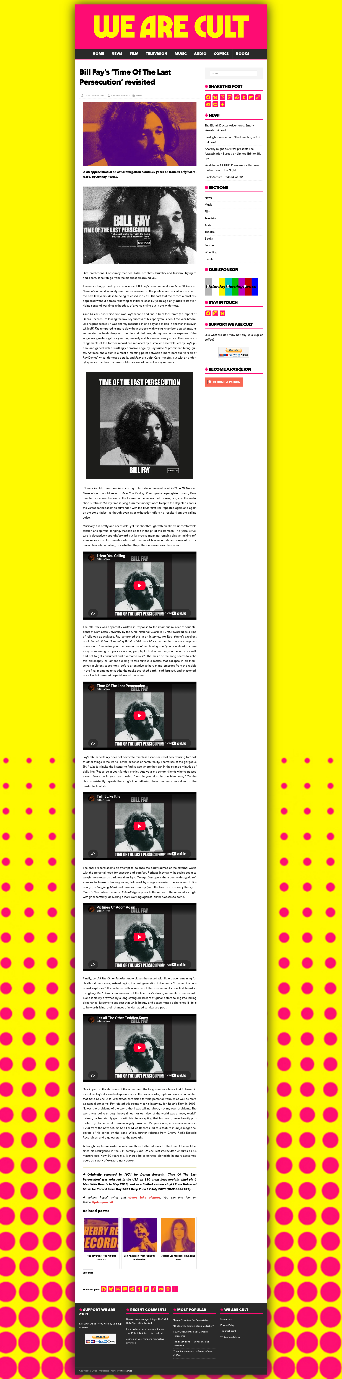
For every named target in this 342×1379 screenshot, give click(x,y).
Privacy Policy (227, 1325)
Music (181, 54)
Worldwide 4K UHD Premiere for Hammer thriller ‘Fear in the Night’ (232, 168)
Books (242, 54)
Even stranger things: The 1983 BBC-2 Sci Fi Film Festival (147, 1321)
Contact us (226, 1319)
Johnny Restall (120, 96)
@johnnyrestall (102, 1202)
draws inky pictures (144, 1197)
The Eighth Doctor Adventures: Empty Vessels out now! (229, 128)
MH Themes (126, 1371)
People (209, 245)
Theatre (210, 231)
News (117, 54)
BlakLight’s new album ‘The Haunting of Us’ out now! (232, 139)
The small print (228, 1331)
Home (98, 54)
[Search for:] (234, 73)
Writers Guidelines (230, 1337)
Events (209, 259)
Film (134, 54)
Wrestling (211, 252)
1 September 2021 (95, 96)
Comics (221, 54)
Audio (200, 54)
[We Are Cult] (171, 46)
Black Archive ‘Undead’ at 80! (224, 177)
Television (156, 54)
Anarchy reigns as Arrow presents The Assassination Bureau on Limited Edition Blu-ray (233, 153)
